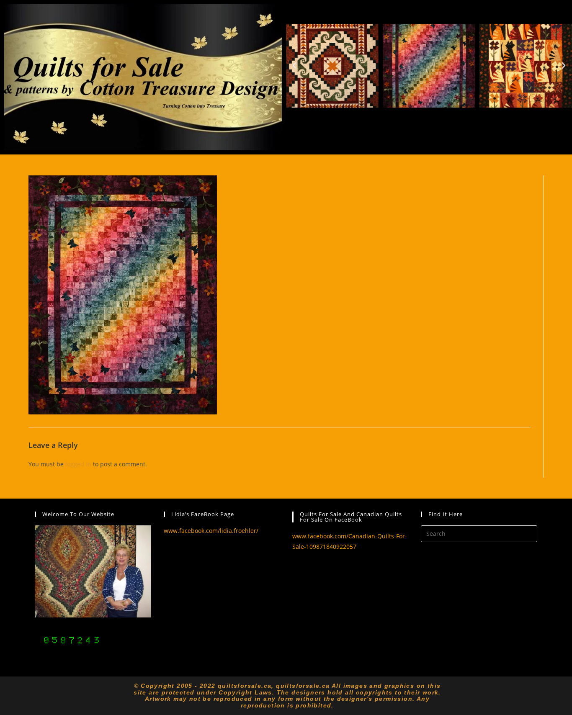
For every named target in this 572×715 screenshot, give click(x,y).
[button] (294, 66)
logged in (78, 464)
